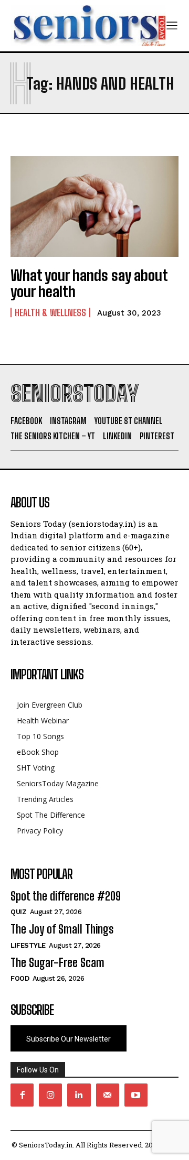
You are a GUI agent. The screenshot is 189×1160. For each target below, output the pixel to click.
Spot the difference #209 (65, 896)
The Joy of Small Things (61, 929)
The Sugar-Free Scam (57, 963)
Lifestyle (28, 945)
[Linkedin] (78, 1095)
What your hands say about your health (88, 283)
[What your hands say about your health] (94, 206)
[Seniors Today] (87, 25)
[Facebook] (22, 1095)
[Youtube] (136, 1095)
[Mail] (107, 1095)
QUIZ (18, 912)
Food (19, 978)
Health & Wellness (50, 312)
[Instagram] (50, 1095)
